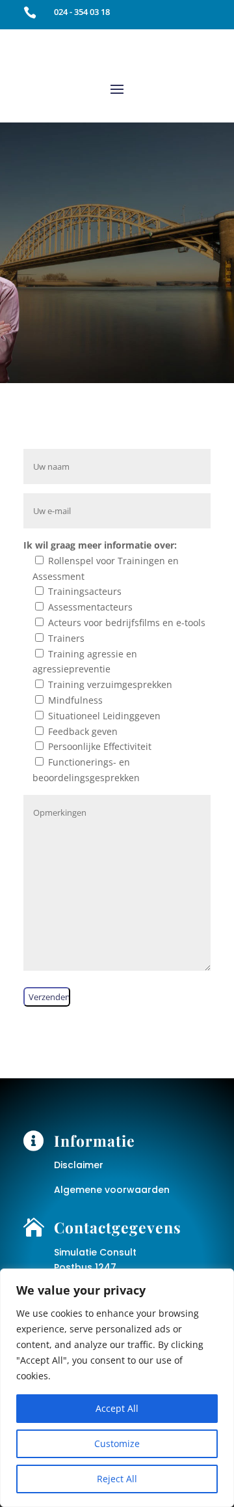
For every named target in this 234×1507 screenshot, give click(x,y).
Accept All (117, 1408)
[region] (117, 1388)
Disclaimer (78, 1164)
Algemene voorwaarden (112, 1189)
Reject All (117, 1478)
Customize (117, 1443)
